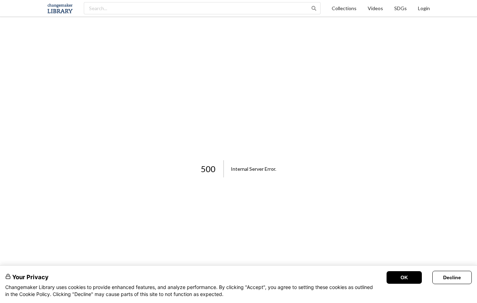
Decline (452, 277)
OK (404, 277)
